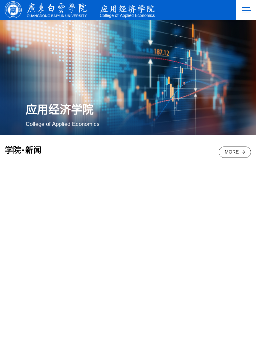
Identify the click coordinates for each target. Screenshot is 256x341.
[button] (231, 320)
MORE (232, 152)
